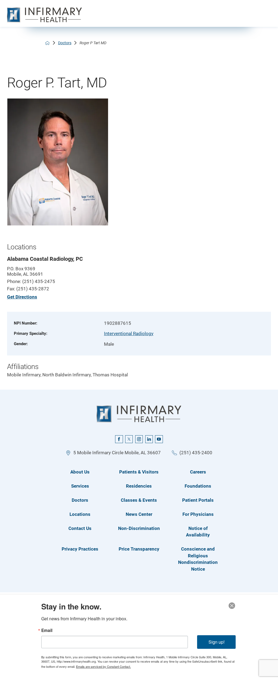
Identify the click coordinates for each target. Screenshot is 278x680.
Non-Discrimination (139, 528)
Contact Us (79, 528)
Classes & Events (139, 500)
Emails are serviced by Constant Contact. (103, 666)
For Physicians (198, 514)
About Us (80, 472)
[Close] (232, 605)
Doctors (64, 43)
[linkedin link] (149, 439)
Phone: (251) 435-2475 (31, 281)
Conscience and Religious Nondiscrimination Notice (198, 559)
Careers (198, 472)
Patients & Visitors (139, 472)
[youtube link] (159, 439)
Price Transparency (139, 549)
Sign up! (216, 642)
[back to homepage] (47, 43)
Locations (80, 514)
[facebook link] (119, 439)
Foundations (198, 486)
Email (46, 630)
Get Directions (22, 297)
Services (80, 486)
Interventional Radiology (128, 333)
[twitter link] (129, 439)
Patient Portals (198, 500)
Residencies (139, 486)
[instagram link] (139, 439)
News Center (139, 514)
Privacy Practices (80, 549)
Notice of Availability (198, 532)
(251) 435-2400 (195, 452)
